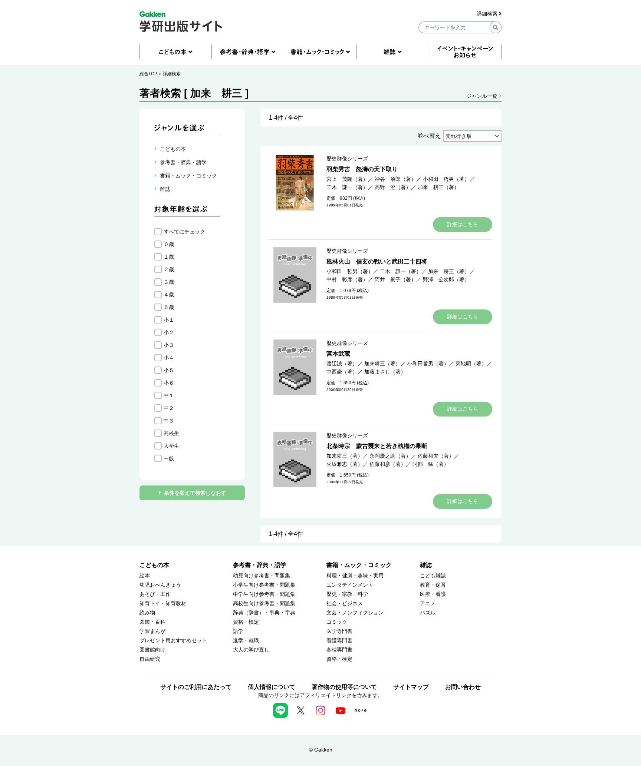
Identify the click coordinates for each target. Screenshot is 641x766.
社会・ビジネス (344, 603)
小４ (169, 358)
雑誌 (426, 565)
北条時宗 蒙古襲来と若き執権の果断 (376, 446)
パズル (427, 613)
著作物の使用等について (344, 687)
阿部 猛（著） (430, 464)
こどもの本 (154, 565)
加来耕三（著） (382, 364)
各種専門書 (339, 650)
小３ (169, 345)
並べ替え (429, 136)
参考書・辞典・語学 (259, 565)
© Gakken (320, 750)
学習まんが (152, 631)
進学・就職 (246, 640)
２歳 (169, 269)
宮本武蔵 (338, 354)
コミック (336, 622)
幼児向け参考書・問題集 (261, 575)
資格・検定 (246, 622)
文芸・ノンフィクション (355, 613)
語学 (238, 631)
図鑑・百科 (152, 622)
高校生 (171, 433)
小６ (169, 383)
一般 (169, 458)
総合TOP (148, 73)
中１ (169, 395)
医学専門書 (339, 631)
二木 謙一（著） (347, 187)
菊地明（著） (471, 364)
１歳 (169, 257)
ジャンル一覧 (482, 96)
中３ (169, 421)
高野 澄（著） (393, 187)
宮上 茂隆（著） (347, 179)
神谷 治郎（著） (395, 179)
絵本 (144, 575)
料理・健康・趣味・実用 (355, 575)
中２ (169, 408)
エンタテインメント (349, 585)
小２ (169, 332)
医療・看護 (433, 594)
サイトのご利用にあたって (195, 687)
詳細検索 (488, 14)
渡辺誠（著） (342, 364)
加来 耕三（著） (438, 187)
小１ (169, 320)
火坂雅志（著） (344, 464)
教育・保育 (433, 585)
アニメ (427, 603)
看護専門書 (339, 640)
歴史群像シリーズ (347, 159)
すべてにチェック (184, 232)
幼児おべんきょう (160, 585)
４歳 (169, 295)
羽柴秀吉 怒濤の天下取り (362, 169)
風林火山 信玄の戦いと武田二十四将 (376, 261)
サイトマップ (411, 687)
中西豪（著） (342, 372)
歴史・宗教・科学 (347, 594)
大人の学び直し (251, 650)
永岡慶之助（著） (390, 456)
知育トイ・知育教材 (162, 603)
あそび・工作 (155, 594)
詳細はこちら (462, 224)
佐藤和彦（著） (387, 464)
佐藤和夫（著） (436, 456)
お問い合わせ (463, 687)
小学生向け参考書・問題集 (264, 585)
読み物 (147, 613)
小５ (169, 370)
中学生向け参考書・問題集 (264, 594)
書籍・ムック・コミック (359, 565)
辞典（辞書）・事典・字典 (264, 613)
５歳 (169, 307)
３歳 (169, 282)
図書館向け (152, 650)
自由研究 (149, 659)
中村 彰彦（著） (347, 279)
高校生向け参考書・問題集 (264, 603)
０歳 (169, 244)
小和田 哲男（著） (446, 179)
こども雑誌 (433, 575)
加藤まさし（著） (385, 372)
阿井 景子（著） (395, 279)
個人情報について (271, 687)
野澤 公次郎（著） (446, 279)
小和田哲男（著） (428, 364)
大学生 (171, 446)
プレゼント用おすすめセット (173, 640)
